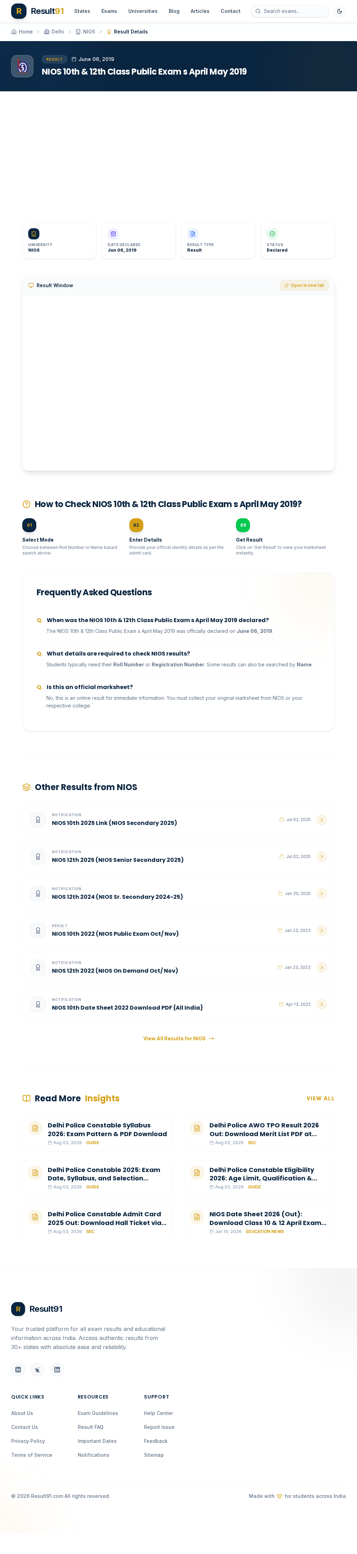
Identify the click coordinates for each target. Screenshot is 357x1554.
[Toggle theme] (339, 11)
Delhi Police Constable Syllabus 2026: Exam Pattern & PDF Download (107, 1129)
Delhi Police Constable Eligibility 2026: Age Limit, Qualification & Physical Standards (262, 1178)
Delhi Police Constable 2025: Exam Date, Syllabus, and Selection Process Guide (104, 1178)
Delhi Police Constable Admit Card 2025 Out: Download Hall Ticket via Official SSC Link (104, 1223)
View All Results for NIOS (174, 1038)
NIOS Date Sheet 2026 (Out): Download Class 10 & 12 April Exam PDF (265, 1223)
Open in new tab (307, 285)
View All (320, 1098)
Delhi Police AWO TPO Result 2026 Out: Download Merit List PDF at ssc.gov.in (264, 1134)
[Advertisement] (178, 151)
